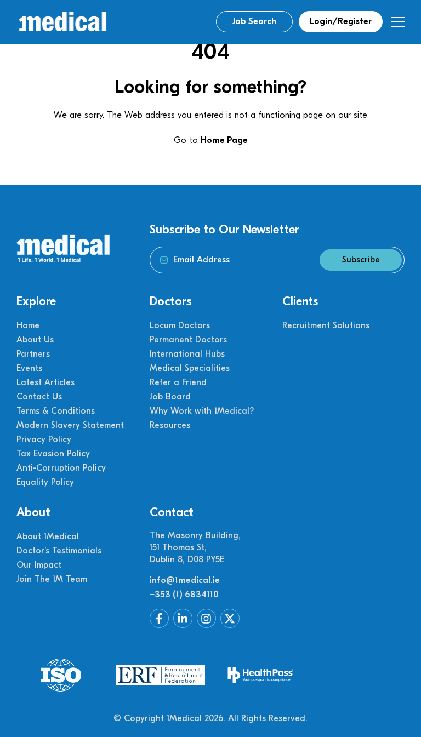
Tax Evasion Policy (53, 454)
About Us (35, 340)
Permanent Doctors (188, 340)
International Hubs (187, 354)
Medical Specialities (190, 368)
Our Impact (38, 565)
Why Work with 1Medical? (202, 411)
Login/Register (341, 21)
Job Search (254, 21)
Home (27, 325)
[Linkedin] (182, 618)
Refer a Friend (178, 382)
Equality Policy (45, 482)
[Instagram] (206, 618)
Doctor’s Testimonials (58, 551)
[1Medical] (62, 22)
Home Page (224, 140)
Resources (170, 425)
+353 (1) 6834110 (184, 594)
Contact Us (39, 397)
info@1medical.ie (185, 580)
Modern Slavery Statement (70, 425)
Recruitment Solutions (325, 325)
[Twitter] (230, 618)
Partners (33, 354)
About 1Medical (47, 536)
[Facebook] (159, 618)
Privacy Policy (43, 439)
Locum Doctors (180, 325)
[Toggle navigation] (397, 21)
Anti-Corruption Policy (61, 468)
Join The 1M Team (51, 579)
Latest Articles (45, 382)
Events (29, 368)
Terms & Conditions (55, 411)
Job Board (170, 397)
